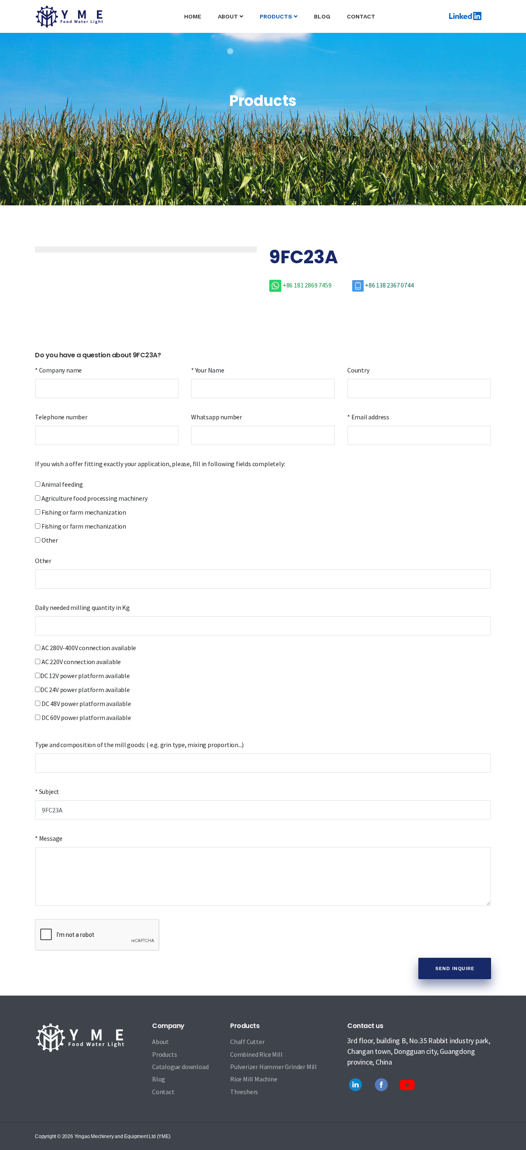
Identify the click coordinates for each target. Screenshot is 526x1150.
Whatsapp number (216, 417)
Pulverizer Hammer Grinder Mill (273, 1067)
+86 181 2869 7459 (306, 285)
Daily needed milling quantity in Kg (82, 607)
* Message (48, 838)
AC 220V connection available (80, 662)
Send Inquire (454, 968)
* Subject (47, 791)
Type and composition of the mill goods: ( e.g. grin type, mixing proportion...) (139, 745)
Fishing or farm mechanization (83, 512)
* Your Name (207, 370)
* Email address (368, 417)
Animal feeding (61, 484)
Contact (361, 16)
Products (164, 1054)
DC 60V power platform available (85, 717)
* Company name (58, 370)
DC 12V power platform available (85, 676)
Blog (322, 16)
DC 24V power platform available (85, 689)
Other (49, 540)
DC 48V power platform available (85, 703)
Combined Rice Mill (256, 1054)
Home (197, 16)
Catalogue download (180, 1067)
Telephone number (61, 417)
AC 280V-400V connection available (88, 648)
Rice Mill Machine (253, 1079)
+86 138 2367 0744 (388, 285)
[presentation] (64, 244)
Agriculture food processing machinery (93, 498)
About (229, 16)
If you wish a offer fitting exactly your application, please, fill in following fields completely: (160, 464)
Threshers (244, 1092)
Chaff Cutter (247, 1041)
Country (358, 370)
